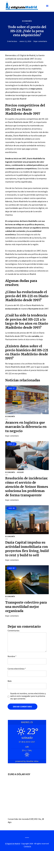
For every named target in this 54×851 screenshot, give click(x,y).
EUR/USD (33, 819)
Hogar (20, 472)
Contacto (27, 846)
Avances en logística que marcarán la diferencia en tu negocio (26, 427)
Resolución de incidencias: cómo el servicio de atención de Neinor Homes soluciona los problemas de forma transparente (26, 486)
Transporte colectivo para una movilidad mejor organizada (26, 606)
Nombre (12, 656)
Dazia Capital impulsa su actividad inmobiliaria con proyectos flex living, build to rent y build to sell (27, 548)
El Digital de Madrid (12, 843)
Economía (27, 21)
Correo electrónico (17, 668)
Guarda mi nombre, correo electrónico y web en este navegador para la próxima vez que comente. (28, 696)
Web (10, 681)
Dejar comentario (40, 41)
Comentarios (13, 630)
